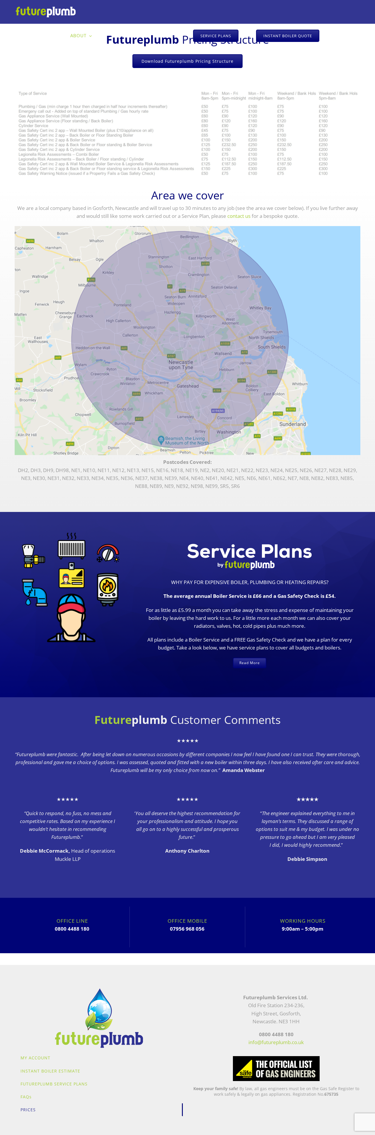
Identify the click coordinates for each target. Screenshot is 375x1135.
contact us (238, 216)
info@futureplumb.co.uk (276, 1042)
